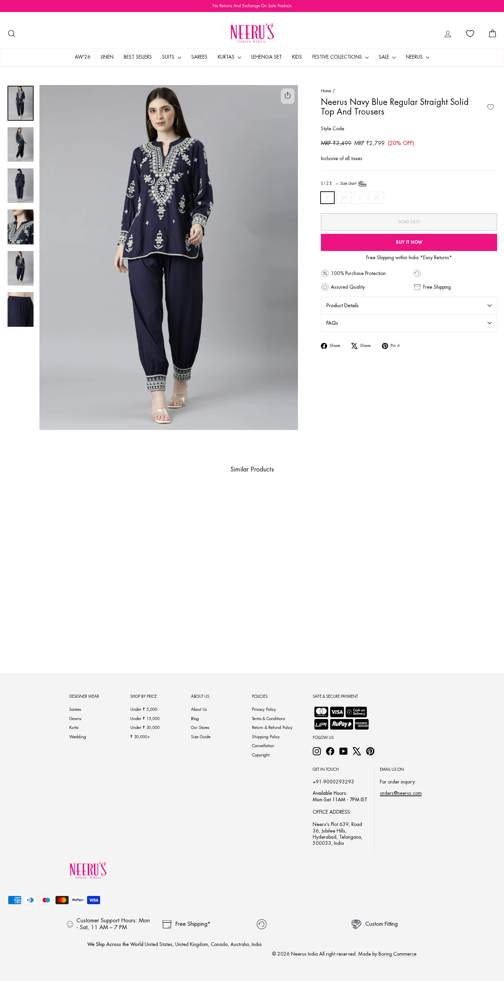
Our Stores (200, 728)
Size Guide (201, 737)
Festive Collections (337, 57)
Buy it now (409, 242)
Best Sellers (138, 57)
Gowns (75, 719)
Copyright (260, 755)
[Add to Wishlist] (490, 107)
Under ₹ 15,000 (145, 719)
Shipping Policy (266, 737)
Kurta (74, 728)
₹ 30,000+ (140, 737)
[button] (51, 630)
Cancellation (263, 746)
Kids (297, 57)
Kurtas (227, 57)
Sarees (199, 57)
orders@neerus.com (401, 793)
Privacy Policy (264, 709)
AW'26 (83, 57)
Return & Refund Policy (272, 728)
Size (339, 184)
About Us (199, 709)
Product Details (342, 305)
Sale (385, 57)
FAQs (332, 323)
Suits (169, 57)
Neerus (415, 57)
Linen (107, 57)
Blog (195, 719)
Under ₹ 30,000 (145, 728)
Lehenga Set (266, 57)
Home (326, 91)
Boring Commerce (398, 954)
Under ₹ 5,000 (143, 709)
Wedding (77, 737)
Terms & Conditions (268, 719)
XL (376, 197)
